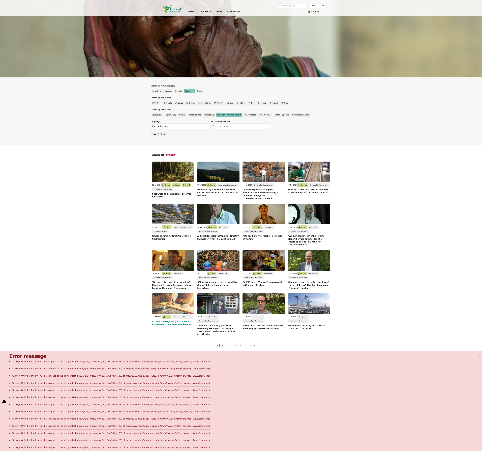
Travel (199, 91)
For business (233, 12)
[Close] (479, 354)
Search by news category (163, 86)
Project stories (265, 115)
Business (168, 91)
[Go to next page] (264, 345)
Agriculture (156, 91)
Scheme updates (282, 115)
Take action (205, 12)
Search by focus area (161, 98)
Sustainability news (300, 115)
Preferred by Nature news (228, 115)
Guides (182, 115)
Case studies (157, 115)
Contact (315, 11)
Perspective (209, 115)
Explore (190, 12)
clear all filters (159, 134)
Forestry (188, 91)
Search (279, 6)
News (219, 12)
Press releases (250, 115)
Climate (178, 91)
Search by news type (161, 110)
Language (155, 122)
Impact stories (194, 115)
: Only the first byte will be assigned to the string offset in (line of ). (110, 361)
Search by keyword (220, 122)
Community (171, 115)
